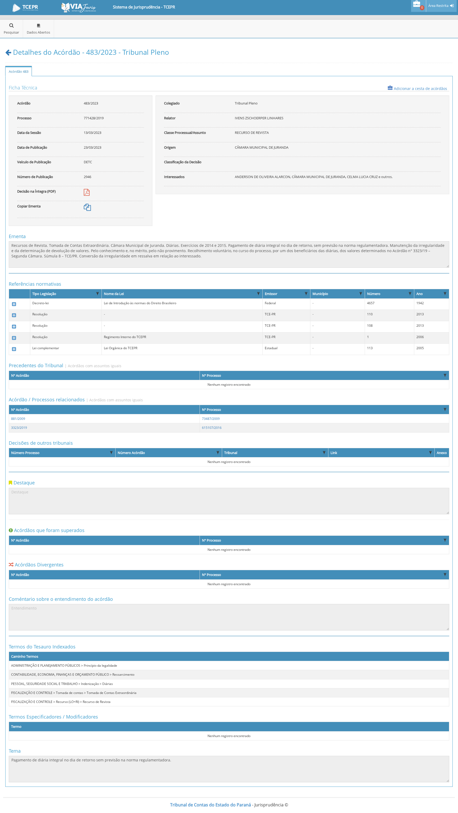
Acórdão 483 (18, 71)
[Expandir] (14, 304)
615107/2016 (212, 427)
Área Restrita (438, 6)
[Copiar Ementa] (87, 208)
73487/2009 (211, 418)
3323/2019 (19, 427)
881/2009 (18, 418)
